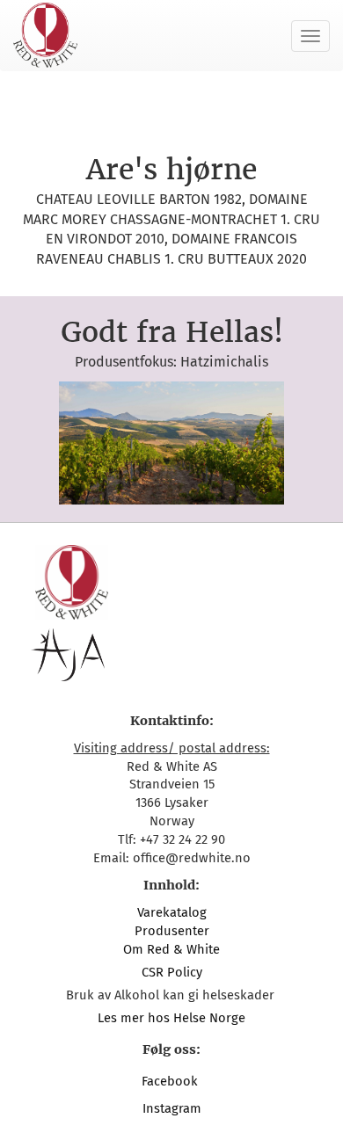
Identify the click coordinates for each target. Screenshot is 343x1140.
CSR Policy (172, 972)
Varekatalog (172, 912)
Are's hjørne (171, 169)
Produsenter (172, 931)
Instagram (171, 1108)
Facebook (171, 1081)
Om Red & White (171, 949)
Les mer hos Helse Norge (171, 1018)
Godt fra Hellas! (172, 332)
